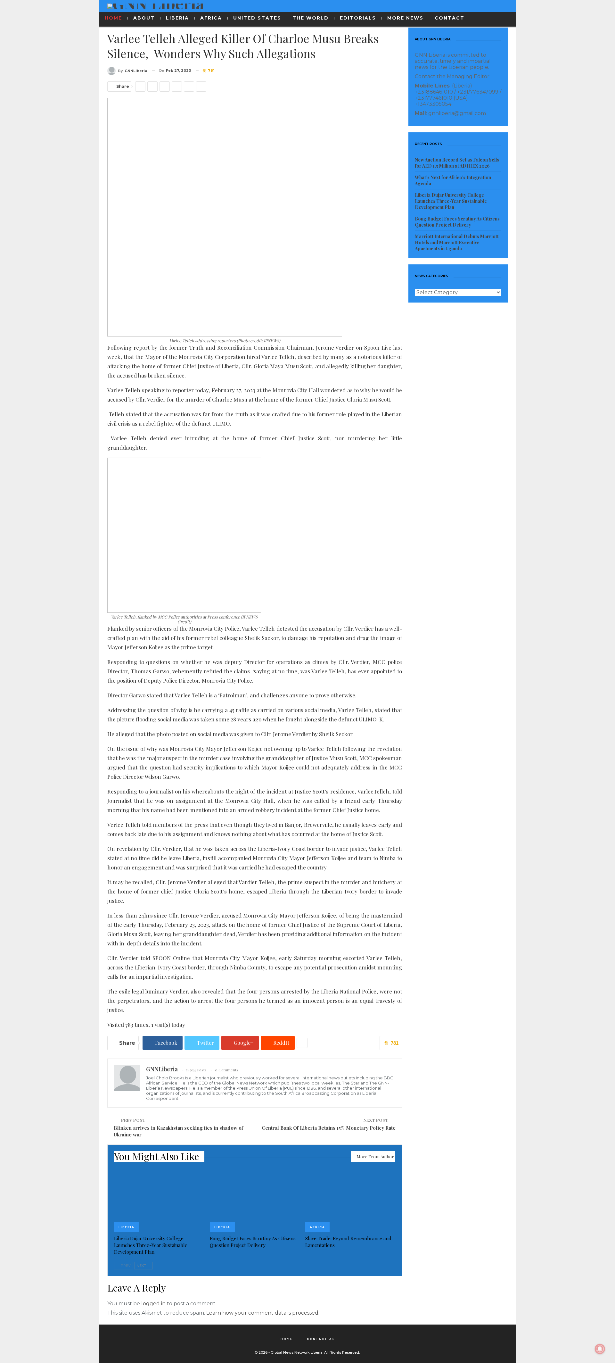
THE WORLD (310, 18)
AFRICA (211, 18)
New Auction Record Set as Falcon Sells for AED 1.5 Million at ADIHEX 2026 (457, 163)
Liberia (127, 1227)
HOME (113, 18)
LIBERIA (177, 18)
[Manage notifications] (600, 1349)
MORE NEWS (405, 18)
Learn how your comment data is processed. (262, 1313)
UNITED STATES (257, 18)
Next (141, 1265)
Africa (317, 1227)
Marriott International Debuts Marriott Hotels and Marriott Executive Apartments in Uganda (457, 242)
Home (287, 1339)
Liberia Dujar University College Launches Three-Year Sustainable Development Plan (451, 201)
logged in (153, 1304)
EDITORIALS (358, 18)
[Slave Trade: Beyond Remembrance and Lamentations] (350, 1200)
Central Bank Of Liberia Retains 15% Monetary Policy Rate (329, 1128)
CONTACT (449, 18)
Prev (125, 1265)
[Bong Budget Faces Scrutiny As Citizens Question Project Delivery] (255, 1200)
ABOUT (144, 18)
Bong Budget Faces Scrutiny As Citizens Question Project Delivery (457, 222)
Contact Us (320, 1339)
